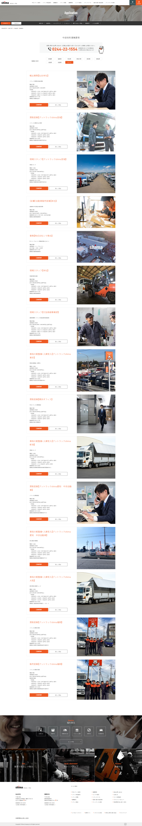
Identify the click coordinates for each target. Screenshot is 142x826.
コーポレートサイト (76, 812)
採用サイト (87, 812)
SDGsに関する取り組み (110, 812)
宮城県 (50, 59)
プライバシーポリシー (119, 799)
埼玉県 (69, 59)
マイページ (132, 3)
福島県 (59, 59)
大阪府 (50, 62)
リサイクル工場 (98, 812)
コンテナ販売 (96, 794)
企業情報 (139, 3)
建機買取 (95, 792)
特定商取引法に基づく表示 (120, 802)
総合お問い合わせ (118, 792)
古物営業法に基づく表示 (22, 818)
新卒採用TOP (5, 23)
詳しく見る (58, 105)
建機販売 (74, 799)
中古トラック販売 (76, 792)
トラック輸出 (75, 802)
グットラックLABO (97, 802)
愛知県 (98, 59)
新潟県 (88, 59)
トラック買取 (75, 797)
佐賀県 (59, 62)
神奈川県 (79, 59)
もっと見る (71, 742)
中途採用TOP (16, 23)
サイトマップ (123, 812)
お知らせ (116, 794)
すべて (69, 62)
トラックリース (96, 797)
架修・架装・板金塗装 (98, 799)
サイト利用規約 (117, 797)
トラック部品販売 (76, 794)
